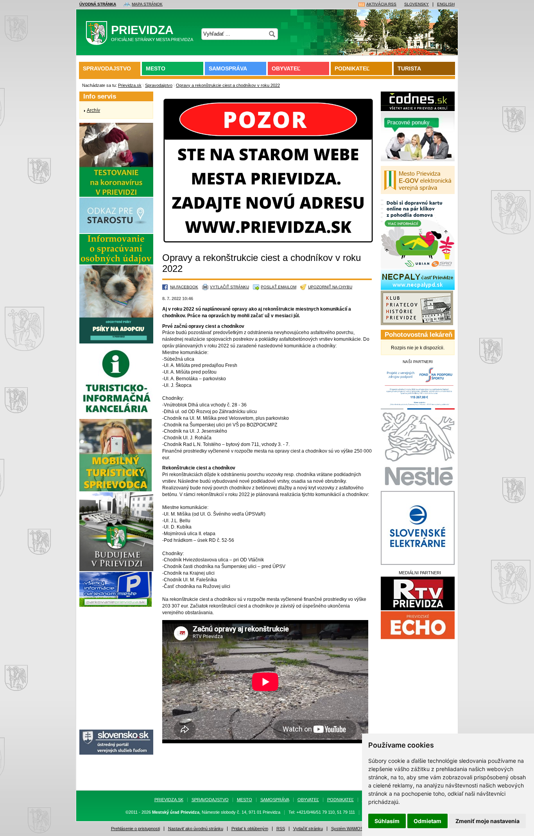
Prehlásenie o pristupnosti (135, 829)
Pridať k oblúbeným (249, 829)
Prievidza (152, 32)
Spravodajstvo (107, 68)
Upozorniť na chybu (330, 287)
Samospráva (228, 68)
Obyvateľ (286, 68)
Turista (409, 68)
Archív (93, 110)
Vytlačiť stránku (229, 287)
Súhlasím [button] (387, 821)
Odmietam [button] (427, 821)
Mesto (155, 68)
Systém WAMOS (347, 829)
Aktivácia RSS (381, 4)
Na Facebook (184, 287)
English (446, 4)
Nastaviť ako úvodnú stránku (195, 829)
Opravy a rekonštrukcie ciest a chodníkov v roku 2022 (228, 85)
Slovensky (416, 4)
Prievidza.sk (130, 85)
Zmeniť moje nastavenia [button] (487, 821)
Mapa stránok (147, 4)
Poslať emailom (278, 287)
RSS (280, 829)
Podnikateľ (352, 68)
